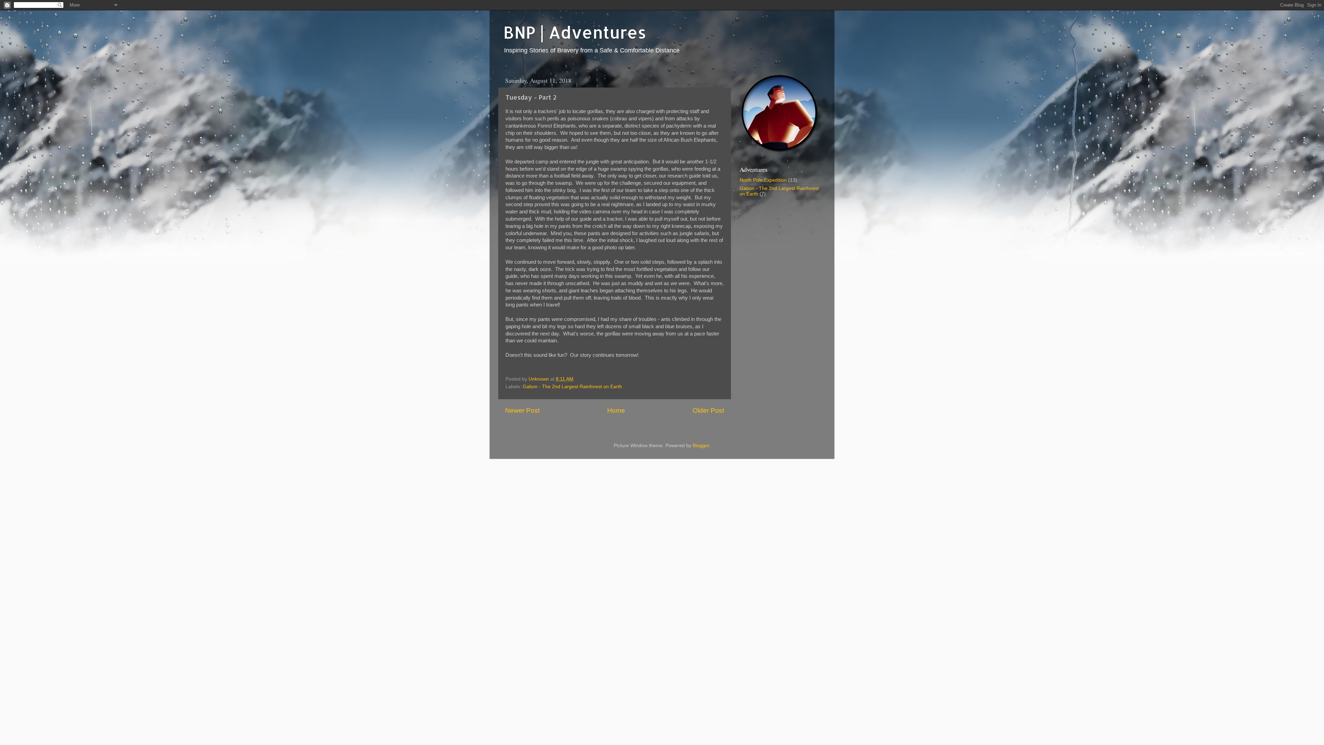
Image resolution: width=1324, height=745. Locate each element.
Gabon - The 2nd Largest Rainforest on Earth (572, 386)
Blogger (701, 445)
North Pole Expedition (763, 180)
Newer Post (522, 410)
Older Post (708, 410)
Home (616, 410)
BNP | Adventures (574, 32)
